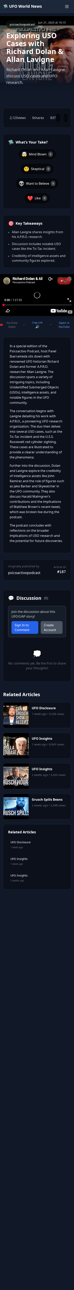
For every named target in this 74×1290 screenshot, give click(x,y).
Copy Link (37, 322)
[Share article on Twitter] (58, 118)
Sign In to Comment (22, 627)
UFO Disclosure (44, 708)
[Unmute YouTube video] (64, 280)
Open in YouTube (64, 325)
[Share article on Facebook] (65, 118)
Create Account (50, 627)
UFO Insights (42, 738)
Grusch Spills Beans (47, 799)
